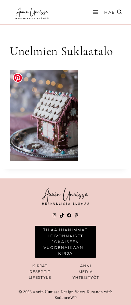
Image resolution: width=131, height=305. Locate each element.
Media (86, 271)
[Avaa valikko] (94, 12)
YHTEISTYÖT (86, 277)
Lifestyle (40, 277)
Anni (85, 266)
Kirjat (40, 266)
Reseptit (40, 271)
